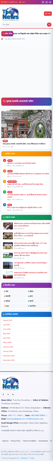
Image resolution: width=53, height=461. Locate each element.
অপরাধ (10, 160)
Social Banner (43, 441)
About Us (5, 441)
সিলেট (31, 301)
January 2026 (7, 351)
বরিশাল (8, 301)
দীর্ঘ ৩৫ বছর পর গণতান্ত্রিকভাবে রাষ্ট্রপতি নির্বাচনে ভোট (24, 207)
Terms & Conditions (29, 441)
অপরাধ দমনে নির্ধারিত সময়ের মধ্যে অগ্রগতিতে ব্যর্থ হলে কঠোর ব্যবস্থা (30, 273)
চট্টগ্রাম (31, 291)
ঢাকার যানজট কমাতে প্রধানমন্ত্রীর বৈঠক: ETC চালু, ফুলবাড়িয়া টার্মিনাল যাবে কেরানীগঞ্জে (30, 244)
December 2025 (9, 356)
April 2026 (6, 338)
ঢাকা (7, 291)
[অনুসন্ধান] (49, 24)
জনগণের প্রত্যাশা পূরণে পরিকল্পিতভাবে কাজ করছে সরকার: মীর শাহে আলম (30, 254)
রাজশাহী (8, 296)
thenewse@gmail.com (16, 419)
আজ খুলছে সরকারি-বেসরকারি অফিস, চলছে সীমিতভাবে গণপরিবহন (24, 144)
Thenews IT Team (27, 458)
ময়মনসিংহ (33, 306)
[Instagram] (46, 2)
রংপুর (7, 306)
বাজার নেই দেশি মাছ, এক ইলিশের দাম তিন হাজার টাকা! (25, 184)
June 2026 (6, 329)
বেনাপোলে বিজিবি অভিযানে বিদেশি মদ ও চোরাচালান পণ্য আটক (28, 173)
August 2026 (7, 320)
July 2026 (6, 325)
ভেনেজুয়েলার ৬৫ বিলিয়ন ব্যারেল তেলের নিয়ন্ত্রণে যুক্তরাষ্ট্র (30, 264)
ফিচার (9, 205)
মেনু (49, 13)
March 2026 (7, 342)
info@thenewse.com (34, 419)
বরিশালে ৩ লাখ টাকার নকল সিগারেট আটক (21, 163)
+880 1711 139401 (15, 415)
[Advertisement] (26, 67)
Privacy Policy (15, 441)
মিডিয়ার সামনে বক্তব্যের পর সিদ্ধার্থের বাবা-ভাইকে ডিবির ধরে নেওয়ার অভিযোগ (32, 224)
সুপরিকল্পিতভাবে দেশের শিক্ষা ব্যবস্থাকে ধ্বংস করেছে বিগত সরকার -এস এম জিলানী (31, 234)
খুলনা (31, 296)
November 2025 (8, 360)
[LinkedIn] (50, 2)
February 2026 (8, 347)
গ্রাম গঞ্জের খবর (12, 181)
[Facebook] (43, 2)
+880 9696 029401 (37, 415)
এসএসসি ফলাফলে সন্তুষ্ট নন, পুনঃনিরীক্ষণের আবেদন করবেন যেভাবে (27, 195)
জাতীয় (5, 141)
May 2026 (6, 334)
